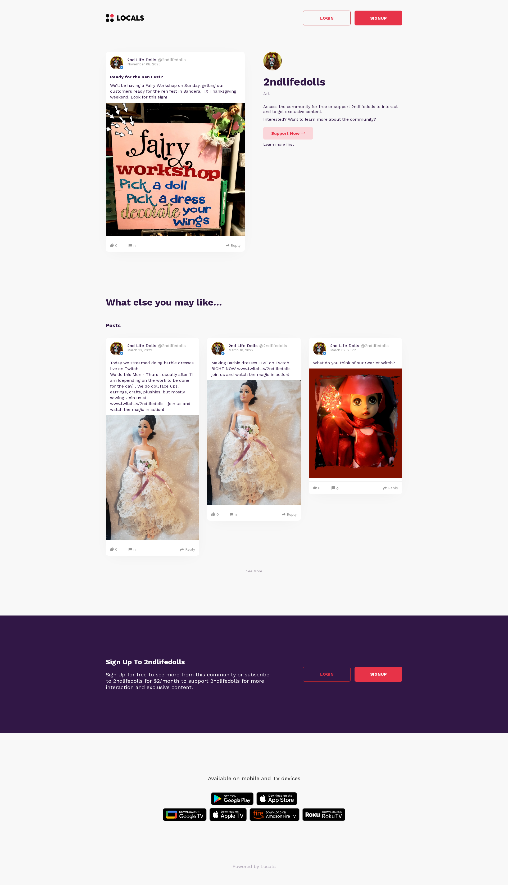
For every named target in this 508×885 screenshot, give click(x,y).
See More (254, 571)
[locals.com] (125, 18)
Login (327, 18)
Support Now (285, 133)
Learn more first (278, 144)
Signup (378, 18)
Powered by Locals (254, 866)
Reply (236, 245)
